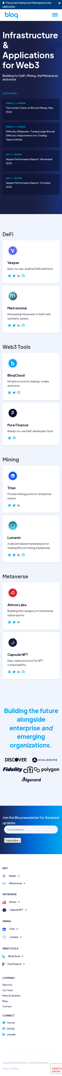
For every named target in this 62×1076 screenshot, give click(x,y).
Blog (4, 1000)
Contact (7, 1006)
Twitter (11, 1022)
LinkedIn (11, 1034)
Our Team (7, 990)
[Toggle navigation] (55, 15)
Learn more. (8, 6)
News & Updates (11, 995)
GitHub (11, 1028)
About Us (7, 984)
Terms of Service (10, 1068)
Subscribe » (12, 840)
